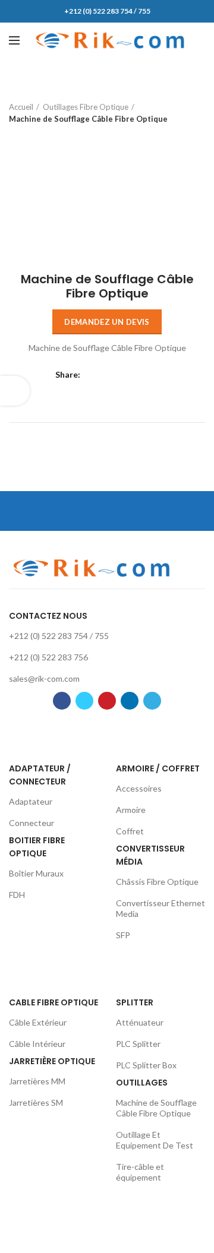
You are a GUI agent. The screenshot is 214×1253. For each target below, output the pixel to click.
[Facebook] (92, 375)
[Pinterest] (122, 375)
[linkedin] (137, 375)
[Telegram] (151, 375)
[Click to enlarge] (30, 236)
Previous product (15, 137)
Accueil (21, 107)
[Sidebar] (15, 391)
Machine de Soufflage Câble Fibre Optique (88, 119)
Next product (39, 137)
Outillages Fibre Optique (85, 107)
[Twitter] (107, 375)
